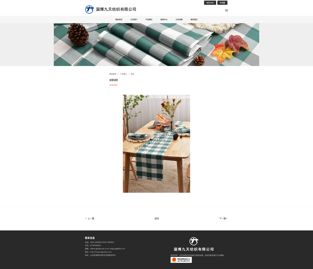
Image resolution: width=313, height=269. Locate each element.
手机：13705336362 (93, 245)
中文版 (222, 2)
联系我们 (194, 19)
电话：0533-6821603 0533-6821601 (99, 242)
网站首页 (119, 19)
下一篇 (222, 218)
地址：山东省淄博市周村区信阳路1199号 (100, 255)
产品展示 (149, 19)
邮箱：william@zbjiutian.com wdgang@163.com (105, 248)
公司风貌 (179, 19)
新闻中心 (164, 19)
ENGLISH (210, 2)
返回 (157, 218)
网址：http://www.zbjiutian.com (98, 252)
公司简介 (134, 19)
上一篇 (90, 218)
